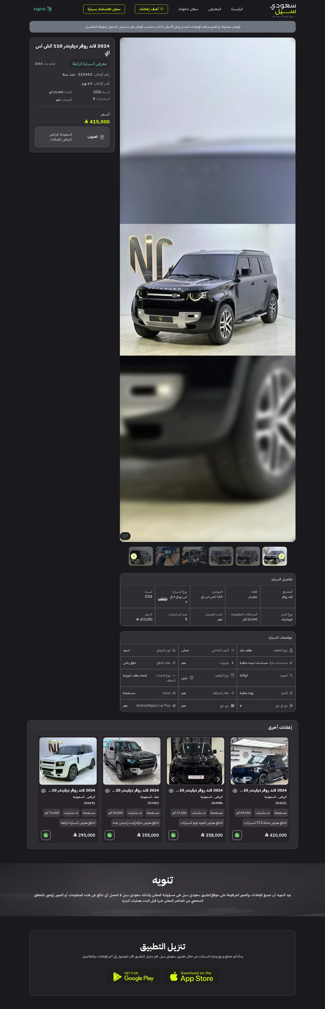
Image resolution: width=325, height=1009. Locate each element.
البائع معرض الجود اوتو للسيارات (201, 822)
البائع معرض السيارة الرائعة (78, 822)
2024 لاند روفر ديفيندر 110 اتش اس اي (262, 790)
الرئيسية (237, 9)
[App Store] (191, 977)
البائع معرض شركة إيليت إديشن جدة (136, 822)
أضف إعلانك (149, 9)
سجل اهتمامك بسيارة (104, 9)
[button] (134, 556)
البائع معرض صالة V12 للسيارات (265, 822)
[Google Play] (133, 977)
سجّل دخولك (188, 9)
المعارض (214, 9)
